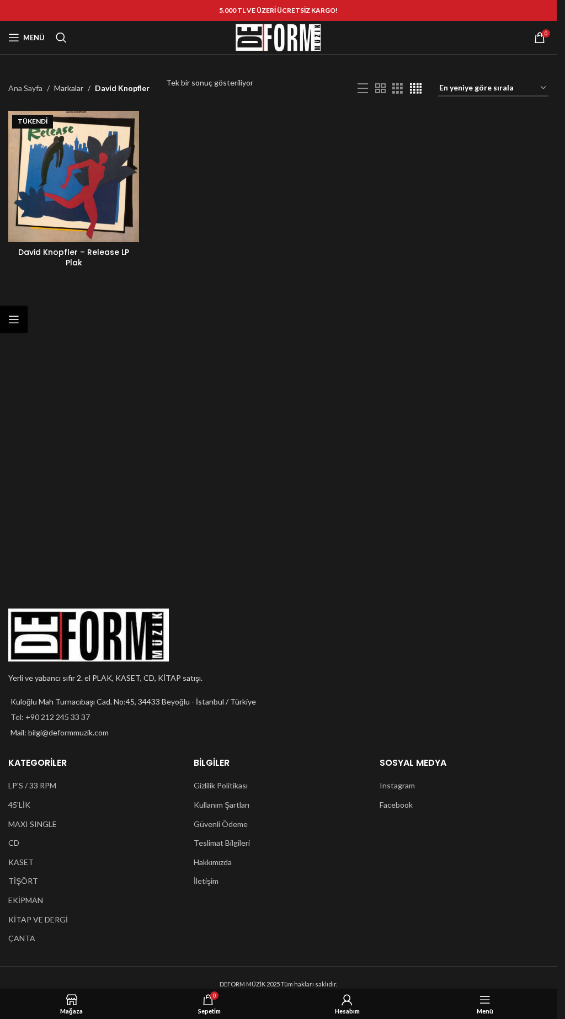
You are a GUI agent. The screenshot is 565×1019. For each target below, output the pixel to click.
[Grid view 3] (397, 88)
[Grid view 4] (416, 88)
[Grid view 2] (380, 88)
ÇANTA (21, 938)
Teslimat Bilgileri (222, 842)
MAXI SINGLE (32, 824)
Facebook (396, 804)
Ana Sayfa (25, 88)
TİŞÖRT (23, 880)
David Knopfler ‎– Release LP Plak (73, 258)
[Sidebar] (14, 319)
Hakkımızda (213, 862)
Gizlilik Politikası (221, 785)
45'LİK (19, 804)
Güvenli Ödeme (221, 824)
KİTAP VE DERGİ (38, 919)
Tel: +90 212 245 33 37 (50, 717)
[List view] (363, 88)
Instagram (397, 785)
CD (13, 842)
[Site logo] (279, 36)
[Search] (61, 37)
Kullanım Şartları (221, 804)
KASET (21, 862)
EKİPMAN (25, 900)
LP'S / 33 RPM (32, 785)
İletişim (206, 880)
